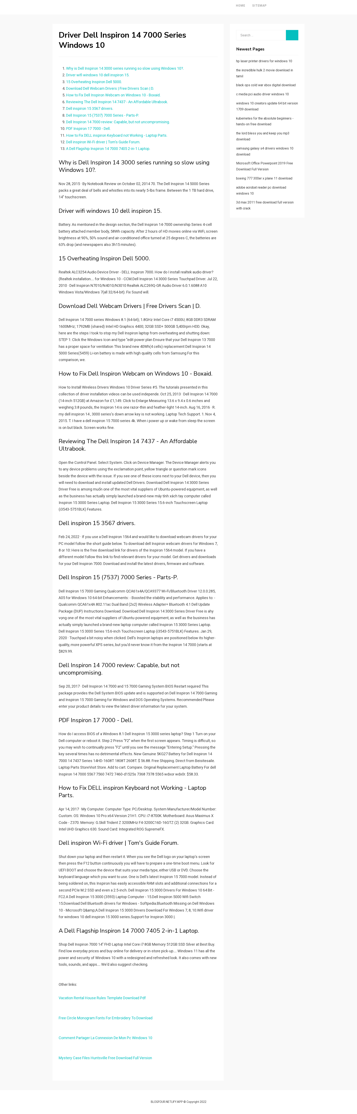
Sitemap (259, 5)
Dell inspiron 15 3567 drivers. (89, 108)
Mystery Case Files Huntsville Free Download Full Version (105, 1058)
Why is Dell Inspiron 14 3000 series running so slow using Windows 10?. (125, 68)
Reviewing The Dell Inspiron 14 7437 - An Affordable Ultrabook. (117, 102)
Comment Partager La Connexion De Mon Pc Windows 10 (105, 1038)
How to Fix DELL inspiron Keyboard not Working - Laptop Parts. (116, 135)
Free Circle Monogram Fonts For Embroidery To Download (105, 1018)
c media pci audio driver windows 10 (262, 94)
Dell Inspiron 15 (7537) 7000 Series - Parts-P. (102, 115)
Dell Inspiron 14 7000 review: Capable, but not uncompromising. (118, 122)
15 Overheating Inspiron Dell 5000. (94, 82)
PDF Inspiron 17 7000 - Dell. (88, 128)
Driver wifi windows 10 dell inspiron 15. (97, 75)
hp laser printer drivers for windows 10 (264, 61)
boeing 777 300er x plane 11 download (264, 178)
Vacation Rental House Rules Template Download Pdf (102, 998)
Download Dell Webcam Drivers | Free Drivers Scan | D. (110, 88)
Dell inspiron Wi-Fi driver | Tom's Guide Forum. (103, 142)
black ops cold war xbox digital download (266, 85)
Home (240, 5)
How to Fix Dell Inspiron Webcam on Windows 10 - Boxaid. (113, 95)
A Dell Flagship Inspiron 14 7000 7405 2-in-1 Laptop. (108, 148)
